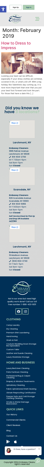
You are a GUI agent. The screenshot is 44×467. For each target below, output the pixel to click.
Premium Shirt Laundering (17, 332)
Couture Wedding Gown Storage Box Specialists (21, 345)
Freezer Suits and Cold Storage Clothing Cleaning (20, 397)
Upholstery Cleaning (15, 385)
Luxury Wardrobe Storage (17, 357)
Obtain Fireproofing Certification (21, 392)
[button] (3, 9)
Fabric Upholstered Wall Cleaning (21, 389)
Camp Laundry (13, 325)
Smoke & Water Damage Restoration (17, 403)
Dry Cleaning (12, 329)
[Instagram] (25, 311)
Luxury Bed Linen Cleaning (17, 368)
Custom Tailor (12, 349)
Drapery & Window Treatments (20, 381)
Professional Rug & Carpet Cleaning (18, 376)
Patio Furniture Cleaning (17, 372)
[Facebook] (19, 311)
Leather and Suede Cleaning (19, 353)
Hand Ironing (12, 336)
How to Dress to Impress (16, 45)
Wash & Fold (11, 340)
